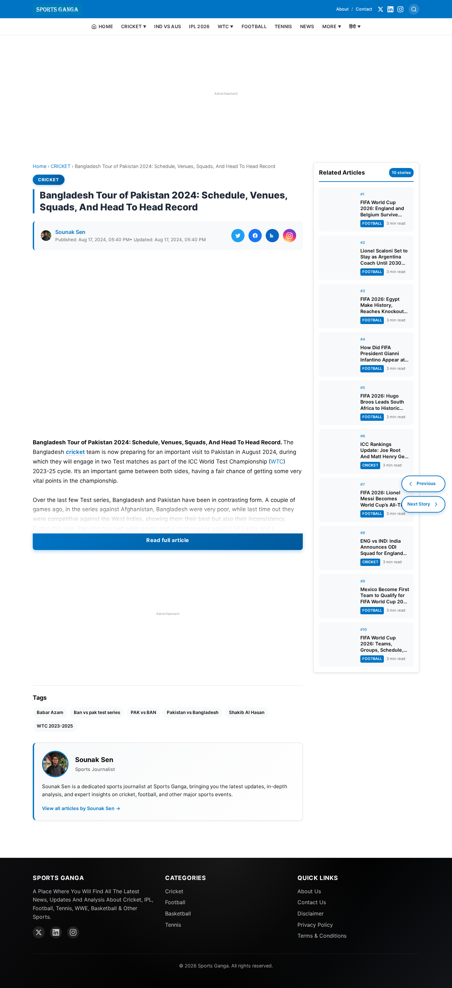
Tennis (173, 924)
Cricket (174, 891)
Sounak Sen (70, 232)
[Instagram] (400, 9)
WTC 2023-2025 (55, 726)
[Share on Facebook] (255, 235)
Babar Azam (50, 712)
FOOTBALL (254, 26)
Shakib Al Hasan (246, 712)
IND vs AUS (167, 26)
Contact (364, 9)
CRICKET (60, 166)
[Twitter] (381, 9)
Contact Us (311, 902)
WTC (277, 461)
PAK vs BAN (143, 712)
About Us (309, 891)
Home (39, 166)
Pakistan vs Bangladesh (192, 712)
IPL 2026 (199, 26)
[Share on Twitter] (238, 235)
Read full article (167, 540)
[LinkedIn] (390, 9)
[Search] (414, 9)
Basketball (178, 913)
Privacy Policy (315, 924)
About (342, 9)
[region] (226, 93)
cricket (75, 452)
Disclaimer (310, 913)
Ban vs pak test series (97, 712)
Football (175, 902)
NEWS (307, 26)
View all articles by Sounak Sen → (81, 808)
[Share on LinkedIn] (272, 235)
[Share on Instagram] (289, 235)
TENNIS (283, 26)
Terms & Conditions (321, 935)
